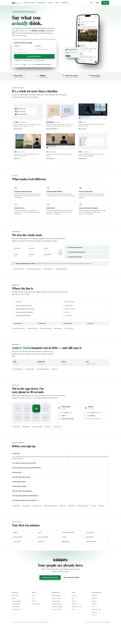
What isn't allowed (32, 328)
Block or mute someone (46, 328)
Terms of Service (69, 328)
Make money (65, 541)
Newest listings (56, 601)
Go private (41, 541)
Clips (33, 598)
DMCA (31, 622)
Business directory (57, 604)
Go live (64, 537)
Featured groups (16, 604)
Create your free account (50, 577)
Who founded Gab (76, 606)
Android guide (26, 426)
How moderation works (19, 328)
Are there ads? (16, 472)
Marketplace (41, 2)
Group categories (16, 601)
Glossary (93, 505)
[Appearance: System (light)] (91, 3)
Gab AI (93, 606)
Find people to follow (68, 532)
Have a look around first (71, 577)
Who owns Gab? (30, 369)
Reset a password (91, 541)
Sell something (17, 537)
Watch (50, 2)
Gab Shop (94, 612)
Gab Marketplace (56, 595)
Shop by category (56, 598)
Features (74, 595)
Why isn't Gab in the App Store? (22, 491)
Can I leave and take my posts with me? (24, 500)
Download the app (37, 426)
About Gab (54, 369)
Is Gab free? (16, 453)
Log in (97, 2)
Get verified (89, 537)
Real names (63, 505)
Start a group (90, 532)
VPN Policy (46, 622)
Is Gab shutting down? (61, 269)
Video (33, 595)
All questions (16, 505)
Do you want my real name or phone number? (26, 468)
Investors (94, 615)
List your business (43, 537)
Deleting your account (82, 505)
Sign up (105, 2)
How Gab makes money (43, 369)
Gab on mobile (56, 426)
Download (64, 2)
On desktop (47, 426)
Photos (34, 601)
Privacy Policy (25, 622)
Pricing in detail (26, 505)
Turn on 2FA (16, 541)
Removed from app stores (50, 505)
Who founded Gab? (18, 369)
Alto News (94, 598)
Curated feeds (16, 606)
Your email (38, 46)
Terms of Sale (38, 622)
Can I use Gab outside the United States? (25, 495)
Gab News (94, 595)
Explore (26, 2)
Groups (32, 2)
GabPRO (94, 604)
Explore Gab (15, 595)
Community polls (16, 609)
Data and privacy (37, 505)
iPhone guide (16, 426)
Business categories (57, 606)
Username (17, 46)
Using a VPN (71, 505)
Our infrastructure (48, 269)
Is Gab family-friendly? (19, 486)
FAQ (73, 598)
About (57, 2)
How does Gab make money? (21, 477)
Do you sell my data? (18, 481)
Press (73, 609)
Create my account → (34, 56)
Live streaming (36, 604)
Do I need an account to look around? (24, 463)
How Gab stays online (18, 269)
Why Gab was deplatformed (34, 269)
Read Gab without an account (42, 64)
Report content (58, 328)
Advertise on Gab (96, 609)
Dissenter (94, 601)
